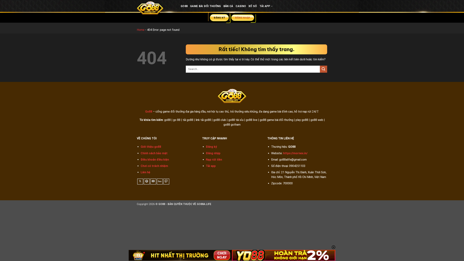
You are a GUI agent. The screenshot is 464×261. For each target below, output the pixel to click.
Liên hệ (145, 172)
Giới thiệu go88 (151, 146)
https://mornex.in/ (295, 153)
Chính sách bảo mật (154, 153)
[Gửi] (323, 69)
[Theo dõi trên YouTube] (153, 182)
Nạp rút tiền (214, 159)
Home (140, 30)
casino (241, 6)
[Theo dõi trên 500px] (160, 182)
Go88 (184, 6)
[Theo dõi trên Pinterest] (147, 182)
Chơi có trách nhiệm (154, 166)
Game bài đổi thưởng (205, 6)
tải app (265, 6)
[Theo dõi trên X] (140, 182)
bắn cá (228, 6)
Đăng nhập (213, 153)
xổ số (252, 6)
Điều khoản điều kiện (155, 159)
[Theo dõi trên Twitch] (166, 182)
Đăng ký (211, 146)
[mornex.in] (156, 9)
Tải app (211, 166)
